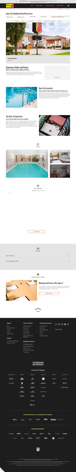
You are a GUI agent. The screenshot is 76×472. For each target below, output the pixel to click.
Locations (9, 329)
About (8, 326)
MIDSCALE (33, 374)
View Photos (60, 171)
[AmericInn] (32, 392)
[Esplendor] (43, 383)
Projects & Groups (26, 348)
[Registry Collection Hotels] (64, 379)
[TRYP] (43, 379)
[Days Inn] (22, 379)
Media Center (42, 327)
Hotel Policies (57, 77)
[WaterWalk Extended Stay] (11, 383)
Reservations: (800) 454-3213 (12, 341)
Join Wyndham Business (28, 344)
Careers (41, 333)
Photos (23, 21)
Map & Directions (30, 21)
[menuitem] (32, 5)
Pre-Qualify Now (43, 2)
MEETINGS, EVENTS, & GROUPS (49, 21)
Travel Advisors (26, 352)
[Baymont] (32, 396)
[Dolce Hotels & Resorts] (64, 383)
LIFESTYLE (43, 374)
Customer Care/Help (11, 343)
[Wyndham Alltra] (43, 396)
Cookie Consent (26, 333)
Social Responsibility (44, 335)
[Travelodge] (22, 396)
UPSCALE (54, 374)
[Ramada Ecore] (32, 405)
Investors (41, 331)
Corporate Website (43, 326)
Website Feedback (58, 329)
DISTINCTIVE (64, 374)
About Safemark (26, 331)
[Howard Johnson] (22, 392)
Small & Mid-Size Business (28, 350)
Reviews (59, 21)
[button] (17, 1)
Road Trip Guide (10, 333)
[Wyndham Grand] (64, 388)
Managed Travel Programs (28, 346)
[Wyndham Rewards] (38, 363)
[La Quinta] (32, 379)
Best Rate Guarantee (27, 326)
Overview (17, 21)
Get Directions (37, 231)
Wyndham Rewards (11, 327)
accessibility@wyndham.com (49, 461)
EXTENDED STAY (11, 374)
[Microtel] (22, 388)
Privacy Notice (26, 327)
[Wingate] (32, 383)
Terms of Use (25, 329)
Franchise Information (44, 329)
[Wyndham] (54, 379)
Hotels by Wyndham (38, 370)
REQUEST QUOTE (49, 293)
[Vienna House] (43, 392)
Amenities (39, 21)
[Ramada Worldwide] (32, 401)
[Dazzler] (43, 388)
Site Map (8, 331)
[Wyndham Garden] (32, 388)
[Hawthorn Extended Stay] (11, 379)
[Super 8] (22, 383)
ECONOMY (22, 374)
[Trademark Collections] (54, 383)
